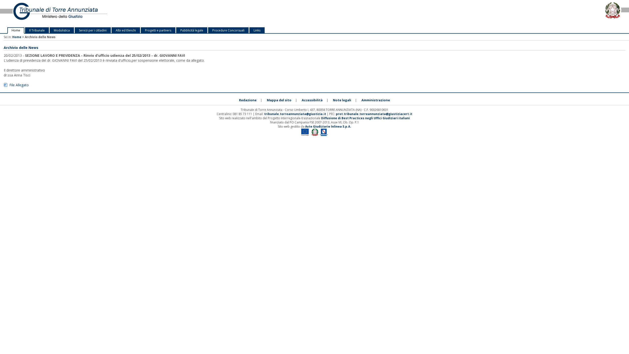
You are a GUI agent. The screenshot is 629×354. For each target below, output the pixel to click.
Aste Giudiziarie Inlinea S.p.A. (328, 126)
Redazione (248, 100)
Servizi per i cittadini (93, 30)
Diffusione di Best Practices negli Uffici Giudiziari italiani (365, 118)
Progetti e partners (158, 30)
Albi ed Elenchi (126, 30)
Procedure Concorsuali (228, 30)
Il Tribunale (37, 30)
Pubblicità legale (191, 30)
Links (257, 30)
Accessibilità (312, 100)
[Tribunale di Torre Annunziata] (131, 13)
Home (16, 30)
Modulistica (62, 30)
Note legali (342, 100)
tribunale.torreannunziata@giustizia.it (295, 114)
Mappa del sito (279, 100)
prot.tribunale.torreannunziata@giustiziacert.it (374, 114)
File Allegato (19, 85)
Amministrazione (375, 100)
